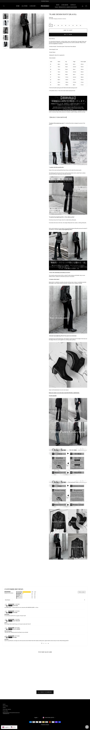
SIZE (50, 23)
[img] (11, 604)
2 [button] (43, 643)
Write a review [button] (82, 592)
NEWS (57, 4)
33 (76, 25)
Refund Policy (5, 705)
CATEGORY (33, 6)
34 (80, 25)
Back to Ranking (46, 692)
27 (54, 25)
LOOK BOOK (64, 4)
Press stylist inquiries (7, 709)
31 (69, 25)
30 (65, 25)
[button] (19, 592)
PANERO (45, 6)
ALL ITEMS (24, 6)
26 (50, 25)
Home (17, 6)
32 (73, 25)
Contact (73, 4)
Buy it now (68, 34)
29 (61, 25)
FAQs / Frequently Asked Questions (66, 7)
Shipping (55, 18)
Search (4, 704)
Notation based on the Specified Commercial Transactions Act (11, 713)
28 (58, 25)
